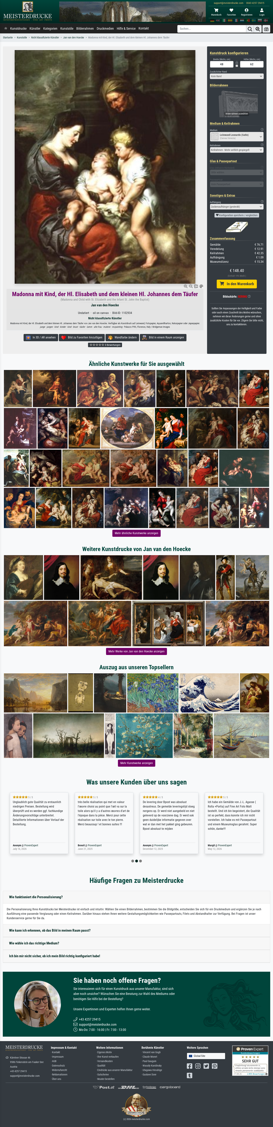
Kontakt (144, 28)
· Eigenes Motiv (104, 1052)
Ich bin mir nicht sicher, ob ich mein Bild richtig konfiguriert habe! (54, 956)
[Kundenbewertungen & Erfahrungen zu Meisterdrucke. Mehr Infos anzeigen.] (250, 1060)
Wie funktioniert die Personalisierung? (36, 897)
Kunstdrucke (18, 28)
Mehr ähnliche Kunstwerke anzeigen (136, 533)
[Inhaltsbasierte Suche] (258, 29)
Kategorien (50, 28)
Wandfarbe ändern (124, 337)
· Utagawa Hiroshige (152, 1070)
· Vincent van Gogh (151, 1052)
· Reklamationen (59, 1074)
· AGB (53, 1061)
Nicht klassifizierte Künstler (45, 37)
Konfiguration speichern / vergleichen (238, 215)
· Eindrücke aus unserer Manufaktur (114, 1070)
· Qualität (100, 1065)
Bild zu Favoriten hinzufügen (84, 337)
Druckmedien (105, 28)
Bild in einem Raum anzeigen (165, 337)
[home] (6, 28)
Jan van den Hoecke (73, 37)
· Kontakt (55, 1052)
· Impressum (57, 1056)
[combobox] (237, 76)
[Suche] (250, 29)
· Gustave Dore (149, 1074)
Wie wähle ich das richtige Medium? (34, 943)
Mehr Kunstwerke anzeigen (136, 763)
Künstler (35, 28)
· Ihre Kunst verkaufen (107, 1056)
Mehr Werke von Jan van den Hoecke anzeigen (136, 651)
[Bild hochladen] (266, 29)
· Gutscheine (102, 1074)
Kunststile (66, 28)
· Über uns (56, 1079)
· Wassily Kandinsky (152, 1065)
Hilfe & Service (126, 28)
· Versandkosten (104, 1061)
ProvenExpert (26, 845)
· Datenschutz (58, 1065)
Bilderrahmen (85, 28)
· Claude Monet (149, 1056)
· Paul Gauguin (149, 1061)
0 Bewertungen (112, 344)
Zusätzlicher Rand (218, 71)
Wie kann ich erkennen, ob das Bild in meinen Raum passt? (50, 930)
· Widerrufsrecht (59, 1070)
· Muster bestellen (105, 1079)
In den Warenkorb (239, 284)
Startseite (8, 37)
